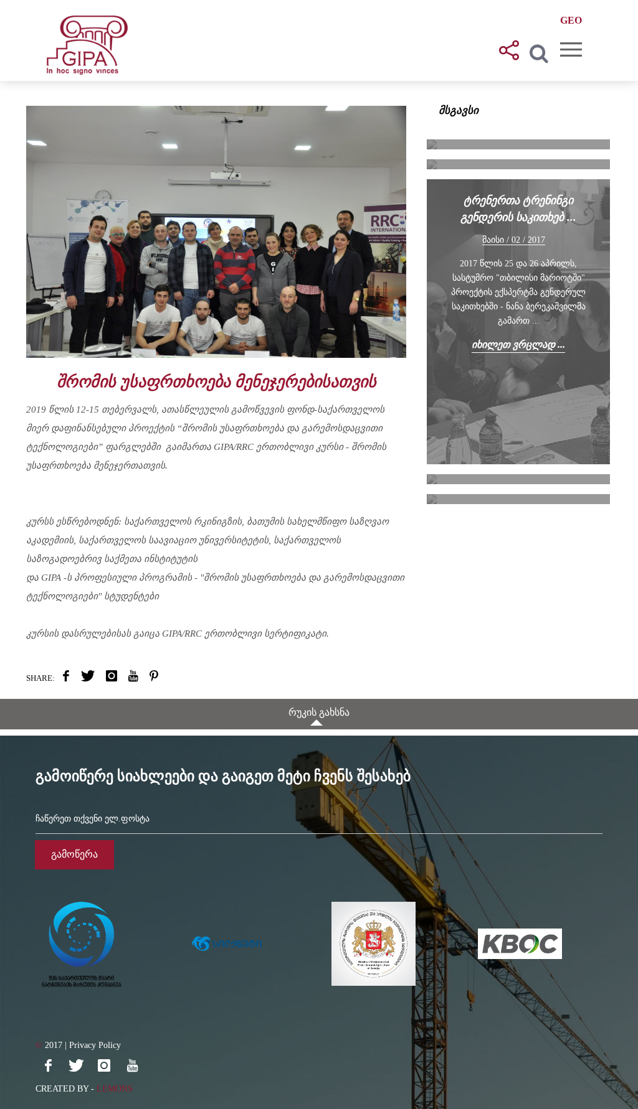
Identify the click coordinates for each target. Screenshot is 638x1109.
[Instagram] (104, 1065)
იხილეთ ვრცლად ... (518, 344)
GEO (571, 20)
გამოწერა (74, 854)
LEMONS (115, 1088)
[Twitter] (76, 1065)
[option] (109, 944)
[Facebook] (48, 1065)
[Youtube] (132, 1065)
